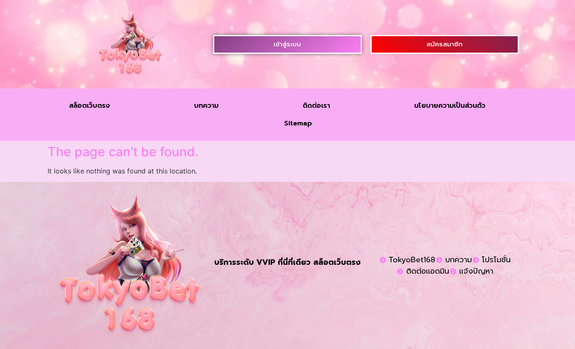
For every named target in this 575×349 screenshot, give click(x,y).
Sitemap (298, 123)
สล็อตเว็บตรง (89, 106)
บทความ (206, 106)
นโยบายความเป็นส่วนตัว (449, 106)
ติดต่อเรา (316, 106)
